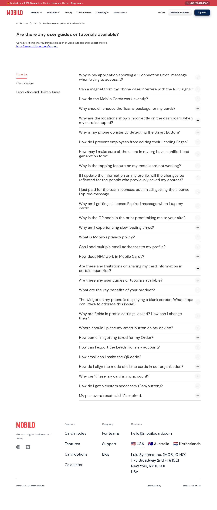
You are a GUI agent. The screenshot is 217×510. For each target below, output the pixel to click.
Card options (76, 454)
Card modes (75, 433)
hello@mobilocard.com (151, 433)
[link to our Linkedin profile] (28, 447)
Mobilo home (22, 23)
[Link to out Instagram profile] (18, 447)
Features (72, 443)
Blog (105, 454)
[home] (15, 12)
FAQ (35, 23)
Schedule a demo (180, 12)
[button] (36, 12)
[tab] (21, 74)
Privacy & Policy (154, 485)
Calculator (74, 464)
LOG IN (161, 12)
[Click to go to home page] (25, 425)
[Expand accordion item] (198, 77)
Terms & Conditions (192, 485)
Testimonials (84, 12)
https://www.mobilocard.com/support (37, 46)
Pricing (68, 12)
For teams (111, 433)
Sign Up (202, 12)
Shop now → (77, 3)
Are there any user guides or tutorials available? (64, 23)
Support (109, 443)
